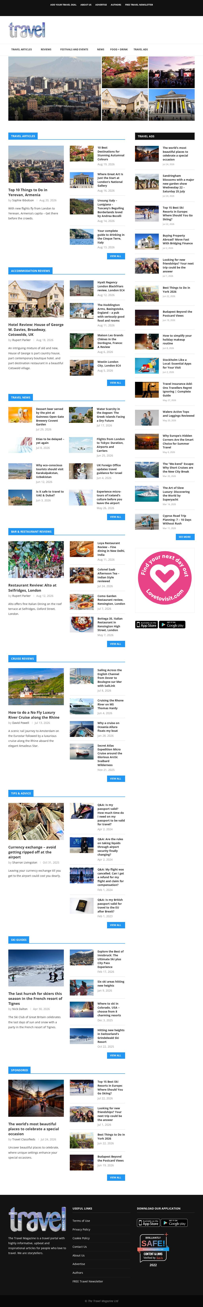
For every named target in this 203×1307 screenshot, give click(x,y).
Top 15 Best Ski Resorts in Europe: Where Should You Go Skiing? (110, 1087)
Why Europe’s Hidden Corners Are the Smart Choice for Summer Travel (178, 441)
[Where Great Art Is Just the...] (172, 105)
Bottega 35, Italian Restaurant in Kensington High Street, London (110, 624)
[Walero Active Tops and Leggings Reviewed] (147, 418)
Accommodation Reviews (30, 271)
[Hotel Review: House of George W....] (125, 105)
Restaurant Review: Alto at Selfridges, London (32, 587)
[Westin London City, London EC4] (82, 368)
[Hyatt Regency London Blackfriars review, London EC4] (82, 288)
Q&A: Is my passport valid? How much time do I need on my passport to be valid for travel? (111, 814)
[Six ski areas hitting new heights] (82, 988)
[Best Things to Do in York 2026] (82, 1140)
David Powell (20, 723)
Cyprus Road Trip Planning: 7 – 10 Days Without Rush (177, 519)
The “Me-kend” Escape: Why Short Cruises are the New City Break (178, 467)
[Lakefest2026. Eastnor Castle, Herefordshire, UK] (172, 72)
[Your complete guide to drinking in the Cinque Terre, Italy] (82, 237)
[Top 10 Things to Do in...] (54, 88)
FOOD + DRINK (119, 49)
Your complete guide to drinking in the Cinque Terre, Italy (111, 236)
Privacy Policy (81, 1229)
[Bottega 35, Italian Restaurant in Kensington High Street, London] (82, 624)
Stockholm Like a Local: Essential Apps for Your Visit (177, 363)
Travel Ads (141, 49)
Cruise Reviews (22, 658)
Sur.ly (159, 1257)
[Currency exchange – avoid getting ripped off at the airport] (36, 821)
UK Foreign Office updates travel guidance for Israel (109, 469)
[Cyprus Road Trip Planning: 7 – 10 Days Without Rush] (147, 522)
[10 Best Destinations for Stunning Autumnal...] (125, 72)
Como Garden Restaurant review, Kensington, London (111, 600)
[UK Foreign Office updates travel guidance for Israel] (81, 471)
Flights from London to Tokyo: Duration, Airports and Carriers (111, 445)
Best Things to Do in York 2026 (111, 1136)
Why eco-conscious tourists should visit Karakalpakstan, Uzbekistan (49, 471)
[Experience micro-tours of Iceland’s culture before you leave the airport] (81, 497)
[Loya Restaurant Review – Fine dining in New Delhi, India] (82, 549)
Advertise (101, 4)
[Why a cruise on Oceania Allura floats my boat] (82, 729)
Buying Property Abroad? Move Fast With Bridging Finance (178, 239)
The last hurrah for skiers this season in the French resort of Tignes (35, 998)
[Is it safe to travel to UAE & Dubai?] (20, 497)
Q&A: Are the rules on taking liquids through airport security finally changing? (110, 846)
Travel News (20, 397)
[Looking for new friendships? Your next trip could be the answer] (82, 1114)
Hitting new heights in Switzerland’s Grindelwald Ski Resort (111, 1036)
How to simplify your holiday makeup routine (177, 339)
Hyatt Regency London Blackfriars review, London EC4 (111, 286)
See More (185, 537)
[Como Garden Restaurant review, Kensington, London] (82, 602)
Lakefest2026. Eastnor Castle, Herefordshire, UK (170, 81)
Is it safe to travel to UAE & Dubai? (50, 493)
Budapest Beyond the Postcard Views (111, 1158)
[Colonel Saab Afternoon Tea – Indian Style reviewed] (82, 575)
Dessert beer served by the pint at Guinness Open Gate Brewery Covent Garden (50, 416)
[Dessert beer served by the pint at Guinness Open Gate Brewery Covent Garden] (20, 415)
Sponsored (19, 1070)
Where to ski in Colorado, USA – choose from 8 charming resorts (109, 1009)
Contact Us (80, 1247)
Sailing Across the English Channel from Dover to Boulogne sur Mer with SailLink (110, 677)
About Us (85, 4)
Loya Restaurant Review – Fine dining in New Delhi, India (111, 549)
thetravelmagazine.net (153, 1249)
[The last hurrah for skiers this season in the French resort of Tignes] (36, 968)
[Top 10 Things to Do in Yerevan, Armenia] (36, 164)
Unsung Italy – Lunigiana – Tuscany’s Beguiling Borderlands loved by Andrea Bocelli (111, 208)
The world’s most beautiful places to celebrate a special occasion (33, 1129)
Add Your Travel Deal (63, 4)
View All (115, 256)
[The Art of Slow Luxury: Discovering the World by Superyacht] (147, 494)
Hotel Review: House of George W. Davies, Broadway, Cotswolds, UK (123, 111)
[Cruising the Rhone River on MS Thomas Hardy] (82, 706)
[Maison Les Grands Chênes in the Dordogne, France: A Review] (82, 341)
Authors (116, 4)
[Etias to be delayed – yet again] (20, 445)
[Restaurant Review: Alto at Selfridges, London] (36, 559)
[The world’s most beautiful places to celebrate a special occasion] (36, 1098)
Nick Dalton (20, 1009)
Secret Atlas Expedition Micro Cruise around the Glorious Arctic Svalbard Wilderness (110, 755)
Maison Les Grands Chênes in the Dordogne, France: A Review (110, 341)
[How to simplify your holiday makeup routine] (147, 342)
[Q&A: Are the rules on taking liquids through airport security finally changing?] (82, 845)
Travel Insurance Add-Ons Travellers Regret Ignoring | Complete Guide (178, 389)
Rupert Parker (21, 340)
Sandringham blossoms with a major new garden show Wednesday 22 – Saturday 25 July (178, 183)
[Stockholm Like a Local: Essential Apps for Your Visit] (147, 366)
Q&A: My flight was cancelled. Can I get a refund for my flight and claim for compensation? (111, 877)
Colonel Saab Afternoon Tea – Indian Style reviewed (108, 575)
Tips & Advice (21, 793)
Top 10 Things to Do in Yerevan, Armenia (46, 112)
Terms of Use (81, 1221)
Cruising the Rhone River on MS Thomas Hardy (111, 704)
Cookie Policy (81, 1238)
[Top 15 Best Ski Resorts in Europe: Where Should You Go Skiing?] (82, 1088)
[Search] (193, 49)
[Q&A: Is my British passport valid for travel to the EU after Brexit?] (82, 906)
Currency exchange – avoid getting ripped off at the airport (32, 852)
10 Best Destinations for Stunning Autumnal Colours (125, 81)
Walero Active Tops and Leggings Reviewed (178, 414)
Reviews (46, 49)
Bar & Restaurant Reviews (31, 531)
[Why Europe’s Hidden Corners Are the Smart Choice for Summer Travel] (147, 442)
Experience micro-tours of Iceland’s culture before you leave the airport (109, 497)
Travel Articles (21, 49)
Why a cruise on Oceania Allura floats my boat (108, 727)
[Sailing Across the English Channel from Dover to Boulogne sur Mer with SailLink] (82, 676)
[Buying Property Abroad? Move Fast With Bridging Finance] (147, 241)
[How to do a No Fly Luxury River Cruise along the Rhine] (36, 686)
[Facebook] (95, 10)
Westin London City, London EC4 (109, 364)
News (100, 49)
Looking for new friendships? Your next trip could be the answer (110, 1114)
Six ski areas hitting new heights (111, 983)
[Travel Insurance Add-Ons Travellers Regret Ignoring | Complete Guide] (147, 390)
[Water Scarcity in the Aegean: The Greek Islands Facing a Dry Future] (81, 415)
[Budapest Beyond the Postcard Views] (82, 1162)
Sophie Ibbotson (23, 200)
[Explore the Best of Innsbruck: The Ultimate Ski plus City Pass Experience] (82, 957)
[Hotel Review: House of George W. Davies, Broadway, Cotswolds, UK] (36, 298)
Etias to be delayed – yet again (50, 441)
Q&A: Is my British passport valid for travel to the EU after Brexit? (110, 905)
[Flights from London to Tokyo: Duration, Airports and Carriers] (81, 445)
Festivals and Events (74, 49)
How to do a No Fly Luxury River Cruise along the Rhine (33, 715)
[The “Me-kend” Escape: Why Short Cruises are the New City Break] (147, 470)
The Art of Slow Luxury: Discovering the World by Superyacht (176, 493)
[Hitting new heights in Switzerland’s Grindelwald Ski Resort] (82, 1036)
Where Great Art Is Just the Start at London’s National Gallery (171, 111)
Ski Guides (19, 940)
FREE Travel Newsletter (139, 4)
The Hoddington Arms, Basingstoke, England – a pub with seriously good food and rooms (111, 312)
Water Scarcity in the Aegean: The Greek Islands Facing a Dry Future (111, 414)
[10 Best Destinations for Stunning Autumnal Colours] (82, 153)
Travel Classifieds (23, 1139)
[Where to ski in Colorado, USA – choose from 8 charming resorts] (82, 1010)
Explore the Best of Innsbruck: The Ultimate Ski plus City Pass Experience (111, 959)
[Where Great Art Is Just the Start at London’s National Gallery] (82, 180)
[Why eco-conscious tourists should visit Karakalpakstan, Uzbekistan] (20, 471)
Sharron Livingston (24, 862)
